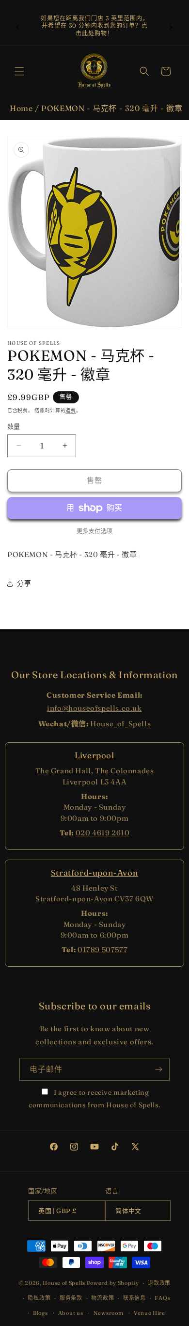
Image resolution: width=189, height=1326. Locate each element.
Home (21, 108)
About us (70, 1313)
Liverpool (94, 755)
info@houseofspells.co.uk (94, 708)
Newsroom (109, 1313)
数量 (13, 426)
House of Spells (64, 1282)
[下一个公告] (171, 25)
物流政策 (102, 1297)
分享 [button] (24, 583)
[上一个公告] (18, 25)
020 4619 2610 (103, 832)
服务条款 (71, 1297)
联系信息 (134, 1297)
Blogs (40, 1313)
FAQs (162, 1297)
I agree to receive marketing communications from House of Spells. (94, 1098)
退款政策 (159, 1282)
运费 (70, 410)
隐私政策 (39, 1297)
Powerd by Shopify (113, 1282)
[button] (19, 71)
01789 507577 (102, 949)
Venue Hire (149, 1313)
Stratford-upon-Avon (94, 872)
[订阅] (158, 1069)
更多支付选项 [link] (95, 531)
